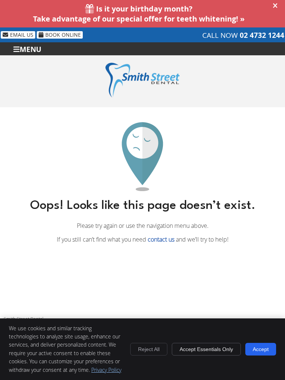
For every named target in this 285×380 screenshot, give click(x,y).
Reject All (149, 349)
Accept (261, 349)
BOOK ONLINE (63, 34)
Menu (30, 48)
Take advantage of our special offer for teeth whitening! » (139, 19)
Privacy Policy (106, 369)
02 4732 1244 (262, 35)
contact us (161, 239)
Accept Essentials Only (206, 349)
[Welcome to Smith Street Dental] (142, 95)
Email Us (21, 34)
